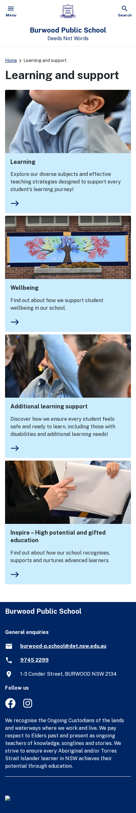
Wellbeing (24, 287)
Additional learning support (49, 406)
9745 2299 (34, 660)
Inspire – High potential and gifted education (58, 536)
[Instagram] (28, 707)
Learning (22, 161)
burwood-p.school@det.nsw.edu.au (63, 646)
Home (11, 60)
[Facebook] (10, 707)
